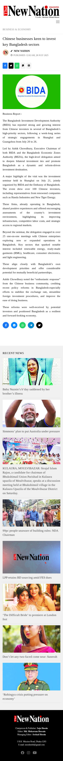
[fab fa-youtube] (34, 753)
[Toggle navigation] (57, 21)
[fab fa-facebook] (22, 753)
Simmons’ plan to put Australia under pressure (31, 431)
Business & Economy (17, 29)
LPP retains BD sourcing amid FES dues (27, 577)
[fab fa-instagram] (28, 753)
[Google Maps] (40, 753)
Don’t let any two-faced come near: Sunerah (30, 656)
